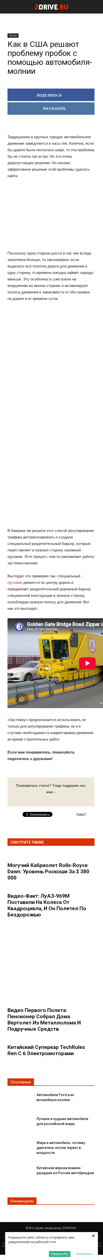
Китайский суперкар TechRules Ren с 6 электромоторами (46, 1050)
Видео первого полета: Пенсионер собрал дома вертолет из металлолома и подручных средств (44, 1019)
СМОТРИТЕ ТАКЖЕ (27, 842)
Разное (13, 35)
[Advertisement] (51, 383)
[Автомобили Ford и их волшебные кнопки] (20, 1099)
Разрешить (59, 1254)
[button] (96, 6)
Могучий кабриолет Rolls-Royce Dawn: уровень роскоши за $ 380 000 (48, 871)
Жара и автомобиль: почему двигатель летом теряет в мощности (60, 1148)
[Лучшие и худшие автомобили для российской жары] (20, 1123)
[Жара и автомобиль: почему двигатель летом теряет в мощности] (20, 1146)
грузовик (15, 582)
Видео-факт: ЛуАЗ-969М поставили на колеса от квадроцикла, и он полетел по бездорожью (47, 905)
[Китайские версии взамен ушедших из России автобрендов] (20, 1172)
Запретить (84, 1254)
